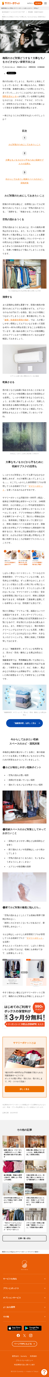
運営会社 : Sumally (19, 1356)
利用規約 (33, 1356)
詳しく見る (24, 1089)
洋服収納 (41, 67)
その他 (6, 1316)
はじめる (38, 3)
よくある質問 (9, 1307)
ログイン (30, 3)
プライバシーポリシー (24, 1360)
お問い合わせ (44, 1372)
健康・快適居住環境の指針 (17, 320)
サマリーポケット (35, 938)
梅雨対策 (33, 67)
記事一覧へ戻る (24, 1238)
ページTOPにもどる (23, 1344)
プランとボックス (11, 1288)
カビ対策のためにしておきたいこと (24, 144)
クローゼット (10, 67)
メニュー (45, 3)
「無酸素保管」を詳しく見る (24, 723)
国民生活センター (11, 96)
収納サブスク (22, 67)
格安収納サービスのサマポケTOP (13, 12)
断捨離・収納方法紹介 (35, 12)
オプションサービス (12, 1298)
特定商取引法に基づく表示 (24, 1365)
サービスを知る (10, 1279)
